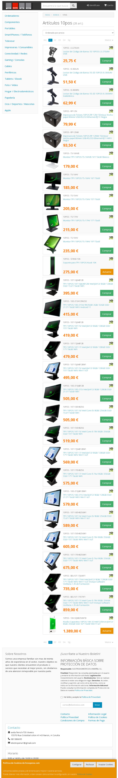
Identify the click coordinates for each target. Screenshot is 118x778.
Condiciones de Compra (72, 720)
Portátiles (10, 28)
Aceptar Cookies (105, 764)
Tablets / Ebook (13, 78)
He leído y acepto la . (82, 697)
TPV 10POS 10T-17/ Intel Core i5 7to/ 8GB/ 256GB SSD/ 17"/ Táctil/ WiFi (86, 474)
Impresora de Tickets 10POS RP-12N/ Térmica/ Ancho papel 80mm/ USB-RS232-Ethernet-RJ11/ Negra (88, 116)
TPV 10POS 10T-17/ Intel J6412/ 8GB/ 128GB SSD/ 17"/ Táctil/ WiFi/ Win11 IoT (86, 453)
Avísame (106, 271)
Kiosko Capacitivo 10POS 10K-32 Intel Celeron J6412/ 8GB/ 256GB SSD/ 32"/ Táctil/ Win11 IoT (88, 622)
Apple (8, 110)
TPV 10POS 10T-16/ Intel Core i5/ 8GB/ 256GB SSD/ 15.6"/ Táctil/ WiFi (87, 411)
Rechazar (90, 764)
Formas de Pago (96, 720)
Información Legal (97, 714)
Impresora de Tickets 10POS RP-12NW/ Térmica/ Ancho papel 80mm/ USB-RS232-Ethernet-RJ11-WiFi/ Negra (87, 138)
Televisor (10, 40)
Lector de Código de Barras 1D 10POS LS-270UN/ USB (86, 52)
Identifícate (94, 5)
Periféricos (10, 72)
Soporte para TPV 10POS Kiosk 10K (79, 262)
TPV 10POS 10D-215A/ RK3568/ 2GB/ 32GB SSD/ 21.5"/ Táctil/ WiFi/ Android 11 (86, 306)
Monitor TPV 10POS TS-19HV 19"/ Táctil (81, 241)
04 (64, 40)
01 (50, 40)
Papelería (10, 97)
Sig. (69, 40)
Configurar (77, 764)
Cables (8, 66)
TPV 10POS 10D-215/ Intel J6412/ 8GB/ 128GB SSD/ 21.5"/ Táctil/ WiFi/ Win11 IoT (87, 496)
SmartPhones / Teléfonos (18, 34)
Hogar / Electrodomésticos (19, 91)
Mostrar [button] (108, 40)
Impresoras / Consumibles (19, 47)
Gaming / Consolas (14, 59)
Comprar (106, 60)
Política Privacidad (70, 717)
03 (60, 40)
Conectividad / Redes (16, 53)
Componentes (12, 22)
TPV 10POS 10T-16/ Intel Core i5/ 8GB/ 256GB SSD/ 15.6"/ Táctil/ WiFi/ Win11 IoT (87, 517)
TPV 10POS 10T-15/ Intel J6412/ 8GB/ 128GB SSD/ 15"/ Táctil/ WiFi (86, 327)
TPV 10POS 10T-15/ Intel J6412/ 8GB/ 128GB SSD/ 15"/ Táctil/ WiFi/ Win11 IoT (86, 369)
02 (55, 40)
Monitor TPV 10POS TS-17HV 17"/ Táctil (81, 220)
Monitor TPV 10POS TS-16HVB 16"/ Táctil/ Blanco (86, 157)
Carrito (110, 5)
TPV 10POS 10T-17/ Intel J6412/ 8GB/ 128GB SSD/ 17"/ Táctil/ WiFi (86, 348)
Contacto (65, 714)
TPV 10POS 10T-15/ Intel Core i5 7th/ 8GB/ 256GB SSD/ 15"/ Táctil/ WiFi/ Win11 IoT (86, 538)
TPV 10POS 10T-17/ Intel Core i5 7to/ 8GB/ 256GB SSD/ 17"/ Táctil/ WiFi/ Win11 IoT (86, 559)
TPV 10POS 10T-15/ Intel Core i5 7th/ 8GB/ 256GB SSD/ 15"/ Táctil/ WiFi (86, 432)
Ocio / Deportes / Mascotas (19, 103)
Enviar (97, 705)
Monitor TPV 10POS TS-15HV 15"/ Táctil (81, 199)
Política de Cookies (84, 774)
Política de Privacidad (83, 690)
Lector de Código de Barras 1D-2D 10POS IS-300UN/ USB (87, 73)
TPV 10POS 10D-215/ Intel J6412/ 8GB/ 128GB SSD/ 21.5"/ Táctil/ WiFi (87, 390)
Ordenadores (12, 15)
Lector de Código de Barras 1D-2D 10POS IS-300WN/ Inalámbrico (88, 94)
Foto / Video (11, 85)
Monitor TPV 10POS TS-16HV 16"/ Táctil (81, 178)
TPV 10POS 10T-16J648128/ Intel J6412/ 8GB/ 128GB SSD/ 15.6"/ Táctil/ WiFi (88, 284)
